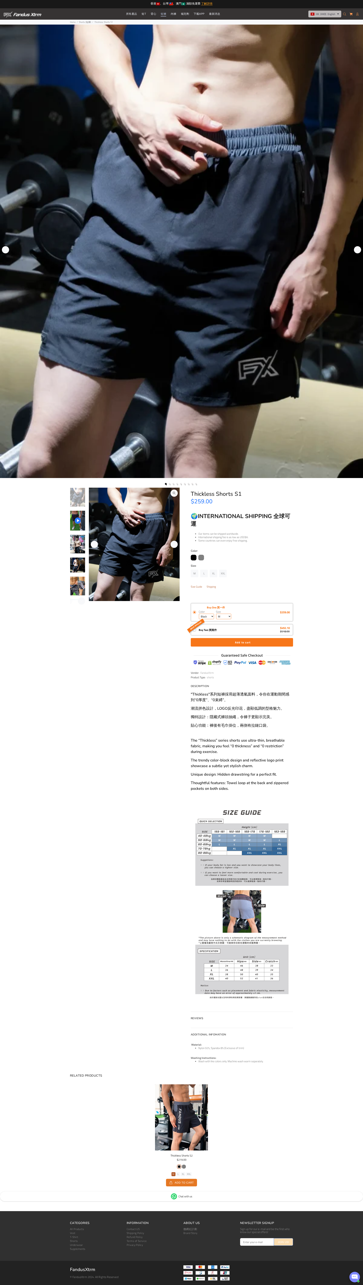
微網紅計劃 (190, 1229)
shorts (210, 677)
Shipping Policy (135, 1233)
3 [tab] (173, 484)
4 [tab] (177, 484)
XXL (189, 1174)
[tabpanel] (181, 251)
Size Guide (196, 587)
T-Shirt (74, 1237)
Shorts (74, 1241)
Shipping (211, 587)
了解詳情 (207, 3)
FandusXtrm (207, 673)
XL (183, 1174)
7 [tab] (188, 484)
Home (73, 22)
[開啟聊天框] (354, 1277)
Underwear (76, 1245)
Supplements (77, 1249)
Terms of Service (137, 1241)
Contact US (133, 1229)
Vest (72, 1233)
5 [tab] (181, 484)
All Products (77, 1229)
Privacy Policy (135, 1245)
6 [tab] (185, 484)
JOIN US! (283, 1242)
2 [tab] (170, 484)
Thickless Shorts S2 (182, 1155)
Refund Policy (135, 1237)
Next (357, 249)
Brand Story (190, 1233)
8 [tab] (192, 484)
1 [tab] (166, 484)
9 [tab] (196, 484)
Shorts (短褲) (85, 22)
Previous (5, 249)
